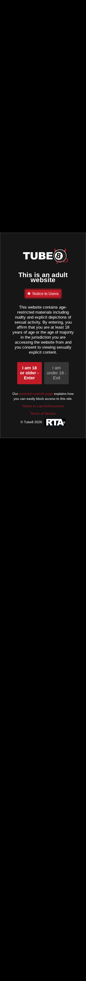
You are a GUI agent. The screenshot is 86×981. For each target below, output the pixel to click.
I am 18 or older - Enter (29, 373)
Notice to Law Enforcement (43, 406)
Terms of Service (43, 413)
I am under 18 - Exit (56, 373)
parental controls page (36, 394)
